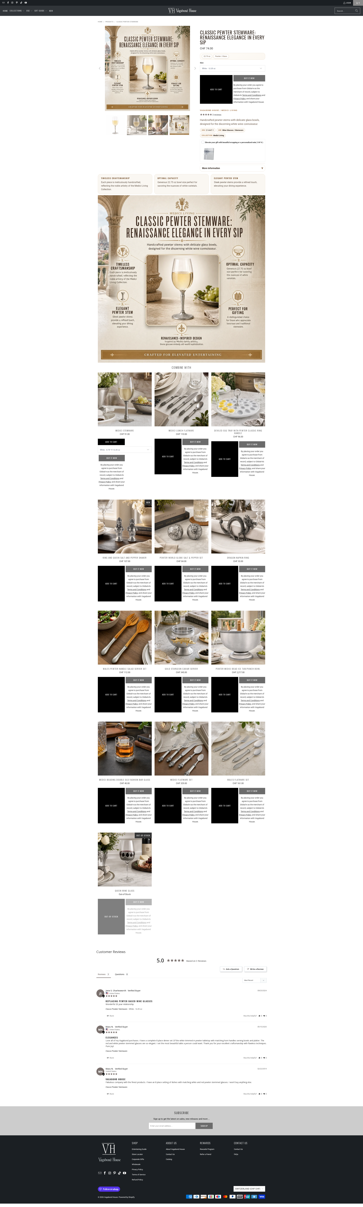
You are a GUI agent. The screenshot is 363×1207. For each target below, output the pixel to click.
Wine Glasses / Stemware (232, 130)
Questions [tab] (119, 974)
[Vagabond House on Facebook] (8, 3)
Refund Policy (137, 1180)
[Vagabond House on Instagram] (12, 3)
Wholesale (136, 1164)
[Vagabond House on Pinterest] (16, 3)
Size (201, 63)
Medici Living (218, 135)
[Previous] (100, 69)
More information (211, 168)
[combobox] (347, 11)
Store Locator (137, 1154)
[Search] (356, 11)
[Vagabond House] (182, 10)
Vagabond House (111, 1197)
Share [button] (111, 1016)
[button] (17, 10)
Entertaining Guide (139, 1149)
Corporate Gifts (138, 1159)
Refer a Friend (205, 1154)
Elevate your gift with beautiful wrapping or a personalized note (234, 142)
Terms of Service (138, 1175)
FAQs (236, 1154)
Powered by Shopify (127, 1197)
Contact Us (170, 1154)
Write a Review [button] (257, 969)
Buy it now (249, 78)
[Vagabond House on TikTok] (21, 3)
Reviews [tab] (101, 974)
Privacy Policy (137, 1169)
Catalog (169, 1159)
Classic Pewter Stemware (116, 1009)
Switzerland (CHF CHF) (247, 1189)
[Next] (195, 69)
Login (348, 3)
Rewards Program (207, 1149)
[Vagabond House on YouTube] (25, 3)
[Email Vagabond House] (3, 3)
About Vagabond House (175, 1149)
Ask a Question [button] (232, 969)
